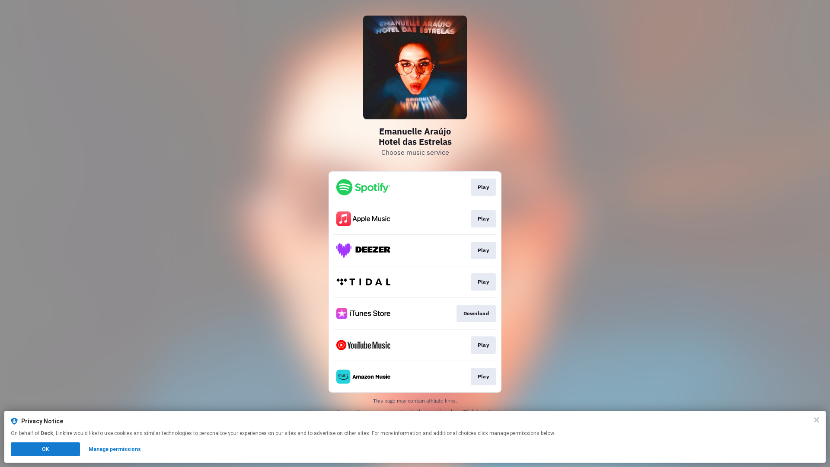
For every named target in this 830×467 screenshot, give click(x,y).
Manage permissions (115, 449)
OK (45, 449)
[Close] (817, 420)
